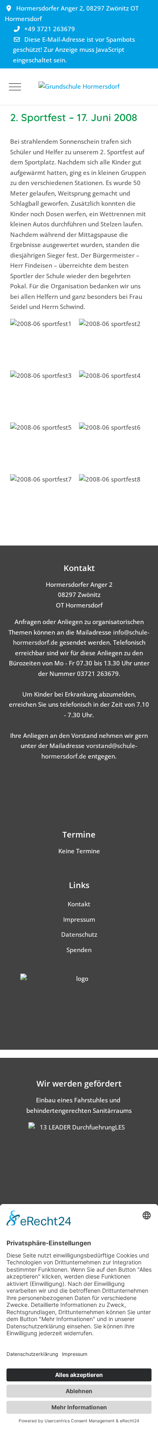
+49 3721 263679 (49, 29)
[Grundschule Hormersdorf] (79, 86)
